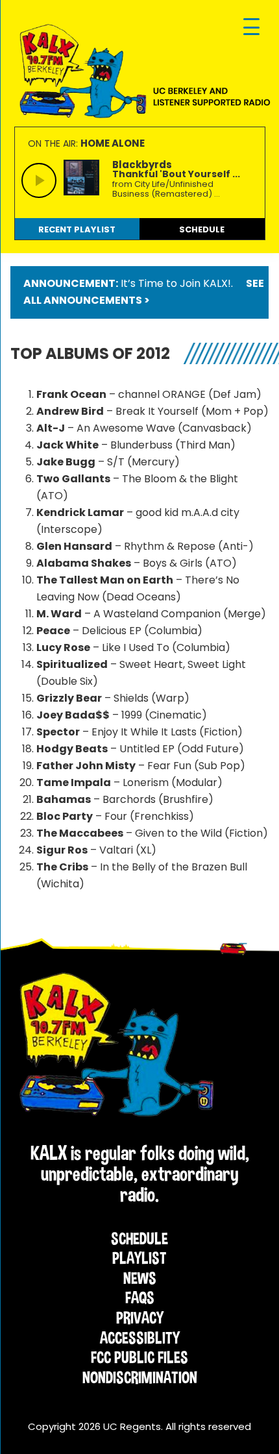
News (139, 1278)
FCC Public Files (139, 1357)
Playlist (139, 1258)
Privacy (140, 1317)
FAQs (139, 1297)
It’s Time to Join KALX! (176, 283)
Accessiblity (140, 1338)
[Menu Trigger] (251, 27)
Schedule (139, 1238)
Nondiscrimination (139, 1377)
